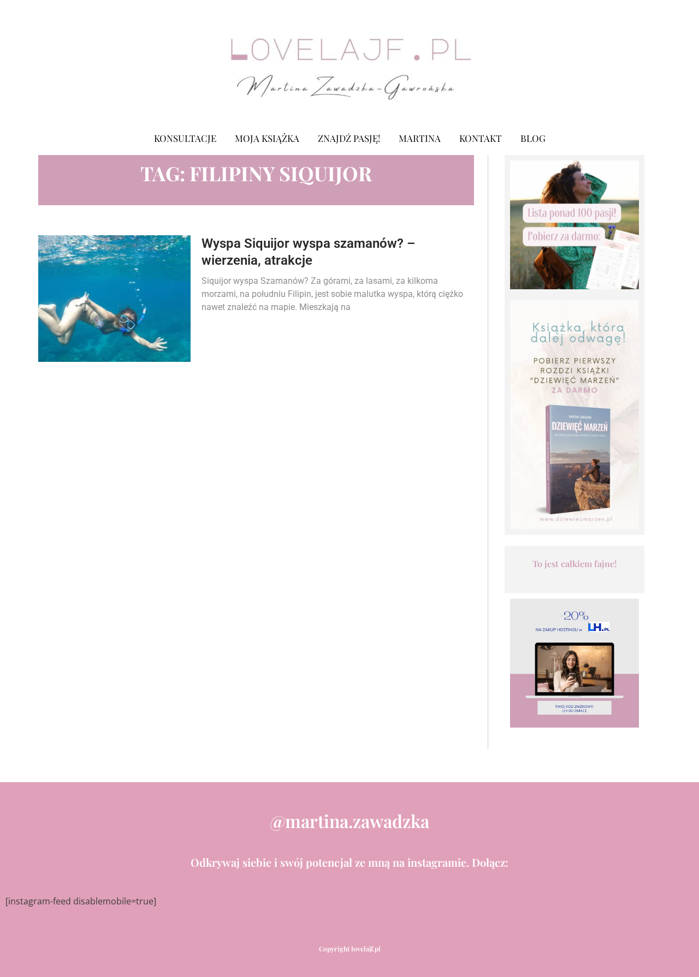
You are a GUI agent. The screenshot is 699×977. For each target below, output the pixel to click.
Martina (420, 138)
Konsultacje (185, 138)
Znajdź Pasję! (349, 138)
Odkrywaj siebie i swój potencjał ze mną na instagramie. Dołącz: (349, 862)
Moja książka (267, 138)
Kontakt (480, 138)
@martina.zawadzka (349, 820)
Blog (533, 138)
